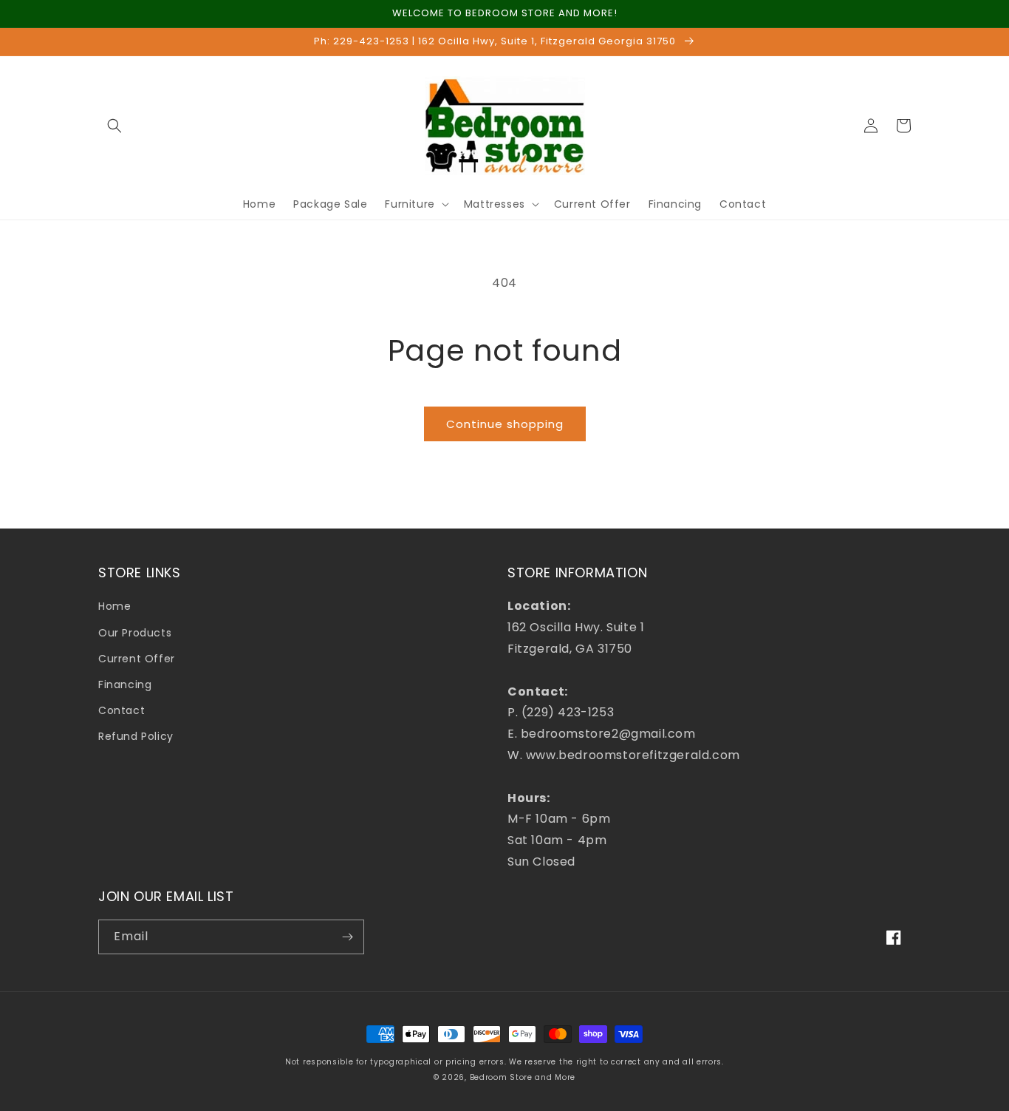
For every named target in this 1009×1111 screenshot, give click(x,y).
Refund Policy (136, 736)
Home (114, 606)
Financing (124, 684)
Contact (121, 710)
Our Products (134, 632)
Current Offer (136, 658)
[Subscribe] (347, 937)
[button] (114, 125)
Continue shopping (505, 424)
